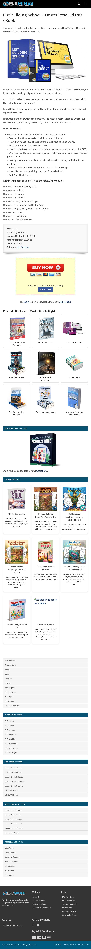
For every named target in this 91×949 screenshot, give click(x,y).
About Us (36, 897)
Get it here (41, 470)
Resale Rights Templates (14, 824)
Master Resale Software (14, 777)
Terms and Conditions (70, 904)
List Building (23, 246)
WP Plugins (9, 697)
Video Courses (10, 853)
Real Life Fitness (16, 377)
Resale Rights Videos (13, 815)
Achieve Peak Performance (45, 378)
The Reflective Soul (16, 514)
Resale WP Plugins (12, 833)
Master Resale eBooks (13, 768)
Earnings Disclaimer (69, 911)
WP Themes (9, 701)
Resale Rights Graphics (14, 828)
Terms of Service (83, 944)
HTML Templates (11, 862)
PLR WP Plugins (11, 753)
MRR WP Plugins (11, 795)
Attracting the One (45, 624)
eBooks (7, 670)
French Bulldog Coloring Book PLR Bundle (16, 569)
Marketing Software (12, 857)
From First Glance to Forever (45, 568)
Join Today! (65, 301)
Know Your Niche (45, 342)
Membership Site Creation (12, 925)
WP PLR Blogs (10, 692)
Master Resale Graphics (14, 786)
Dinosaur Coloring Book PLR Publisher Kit (45, 515)
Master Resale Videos (13, 772)
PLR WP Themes (11, 748)
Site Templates (10, 688)
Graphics (8, 679)
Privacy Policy (67, 908)
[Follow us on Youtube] (39, 926)
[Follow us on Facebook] (34, 926)
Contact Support (39, 901)
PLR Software (10, 730)
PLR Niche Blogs (11, 744)
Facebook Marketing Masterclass (74, 413)
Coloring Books (10, 665)
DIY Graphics (10, 866)
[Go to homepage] (18, 4)
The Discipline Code (74, 342)
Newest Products (39, 904)
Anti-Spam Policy (68, 901)
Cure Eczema (74, 377)
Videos (7, 674)
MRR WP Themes (11, 790)
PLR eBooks (9, 721)
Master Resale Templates (14, 781)
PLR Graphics (10, 739)
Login (26, 301)
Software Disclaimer (69, 915)
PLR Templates (10, 735)
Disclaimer (57, 944)
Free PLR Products (12, 706)
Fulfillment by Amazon (45, 412)
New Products (10, 661)
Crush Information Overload (17, 343)
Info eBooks (9, 848)
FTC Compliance (68, 897)
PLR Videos (9, 726)
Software (8, 683)
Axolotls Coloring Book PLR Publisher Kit (74, 568)
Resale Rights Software (13, 819)
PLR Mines (18, 945)
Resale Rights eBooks (13, 810)
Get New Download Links (42, 908)
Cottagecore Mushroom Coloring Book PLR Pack (74, 517)
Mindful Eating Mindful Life (17, 626)
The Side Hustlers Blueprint (16, 413)
